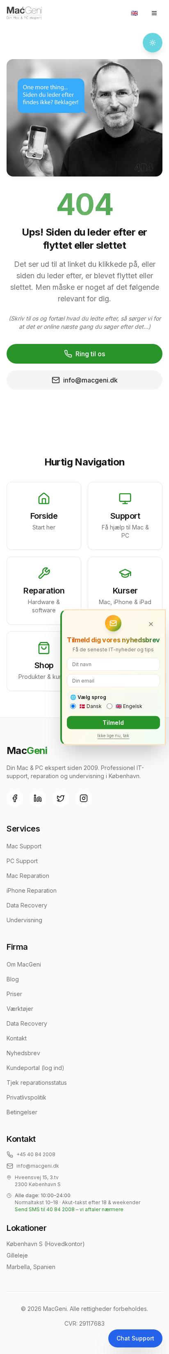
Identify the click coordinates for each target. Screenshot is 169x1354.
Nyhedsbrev (23, 1052)
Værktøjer (20, 1008)
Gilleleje (17, 1255)
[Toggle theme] (152, 43)
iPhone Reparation (32, 890)
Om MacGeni (24, 964)
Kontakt (17, 1038)
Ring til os (90, 354)
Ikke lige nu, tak (113, 735)
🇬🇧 (134, 12)
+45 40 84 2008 (35, 1154)
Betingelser (22, 1112)
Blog (13, 979)
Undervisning (24, 919)
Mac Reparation (28, 875)
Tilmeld (113, 722)
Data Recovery (27, 905)
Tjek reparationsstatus (37, 1082)
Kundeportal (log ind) (35, 1067)
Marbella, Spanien (31, 1266)
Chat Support (135, 1338)
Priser (14, 993)
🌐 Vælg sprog (88, 697)
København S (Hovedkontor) (46, 1243)
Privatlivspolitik (26, 1097)
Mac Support (24, 846)
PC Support (22, 860)
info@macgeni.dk (90, 380)
